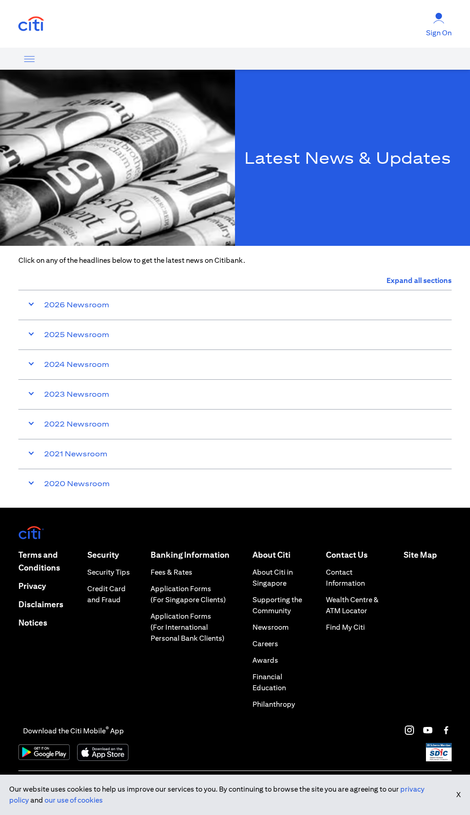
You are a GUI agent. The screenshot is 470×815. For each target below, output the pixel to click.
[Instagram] (409, 730)
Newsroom (270, 627)
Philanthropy (273, 704)
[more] (29, 58)
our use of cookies (74, 800)
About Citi (271, 555)
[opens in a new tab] (31, 24)
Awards (265, 660)
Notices (32, 622)
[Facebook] (446, 730)
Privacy (32, 586)
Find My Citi (345, 627)
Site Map (420, 555)
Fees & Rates (171, 572)
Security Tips (108, 572)
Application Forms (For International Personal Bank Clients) (187, 627)
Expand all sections (419, 280)
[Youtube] (427, 730)
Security (103, 555)
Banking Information (190, 555)
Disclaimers (40, 604)
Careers (265, 643)
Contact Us (347, 555)
